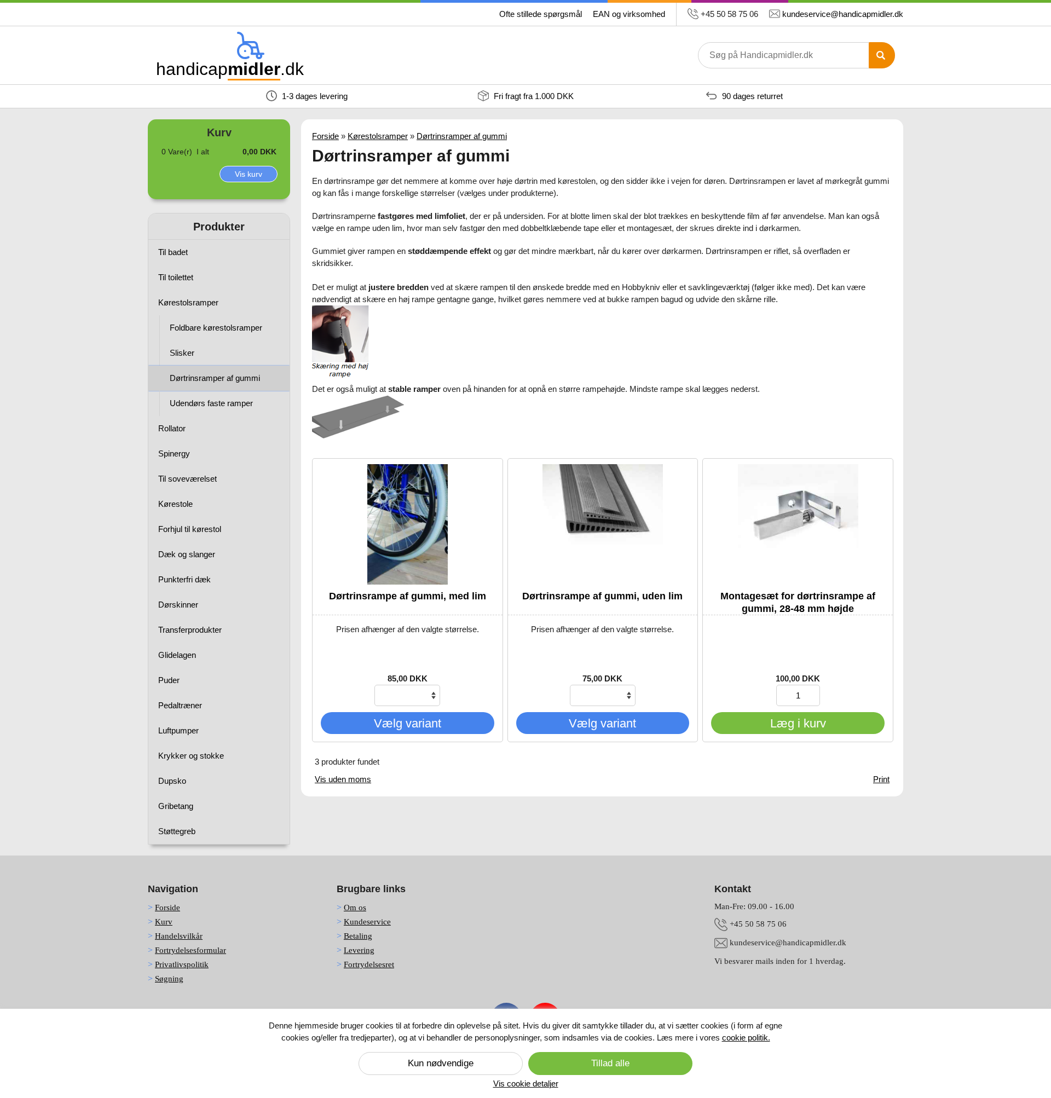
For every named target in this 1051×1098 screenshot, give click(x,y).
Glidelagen (177, 655)
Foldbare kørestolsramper (216, 327)
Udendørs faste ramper (211, 403)
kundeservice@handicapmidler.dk (842, 14)
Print (881, 779)
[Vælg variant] (407, 731)
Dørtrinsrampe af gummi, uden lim (602, 596)
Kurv (163, 921)
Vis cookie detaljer (525, 1083)
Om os (355, 907)
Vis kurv (248, 174)
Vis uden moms (343, 779)
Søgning (169, 978)
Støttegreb (176, 831)
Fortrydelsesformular (190, 950)
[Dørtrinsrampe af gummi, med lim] (408, 524)
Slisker (182, 352)
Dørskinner (178, 604)
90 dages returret (751, 96)
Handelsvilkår (179, 936)
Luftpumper (178, 730)
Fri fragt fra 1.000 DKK (533, 96)
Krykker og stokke (191, 755)
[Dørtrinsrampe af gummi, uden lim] (603, 524)
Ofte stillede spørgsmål (540, 14)
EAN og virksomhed (629, 14)
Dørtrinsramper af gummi (215, 378)
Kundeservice (367, 921)
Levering (359, 950)
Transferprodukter (190, 629)
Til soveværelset (187, 478)
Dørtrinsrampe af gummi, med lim (407, 596)
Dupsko (172, 780)
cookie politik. (746, 1037)
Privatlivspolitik (182, 964)
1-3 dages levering (314, 96)
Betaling (358, 936)
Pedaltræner (180, 705)
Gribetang (175, 806)
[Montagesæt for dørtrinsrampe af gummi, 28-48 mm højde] (798, 524)
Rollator (172, 428)
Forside (325, 136)
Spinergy (174, 453)
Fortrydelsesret (369, 964)
